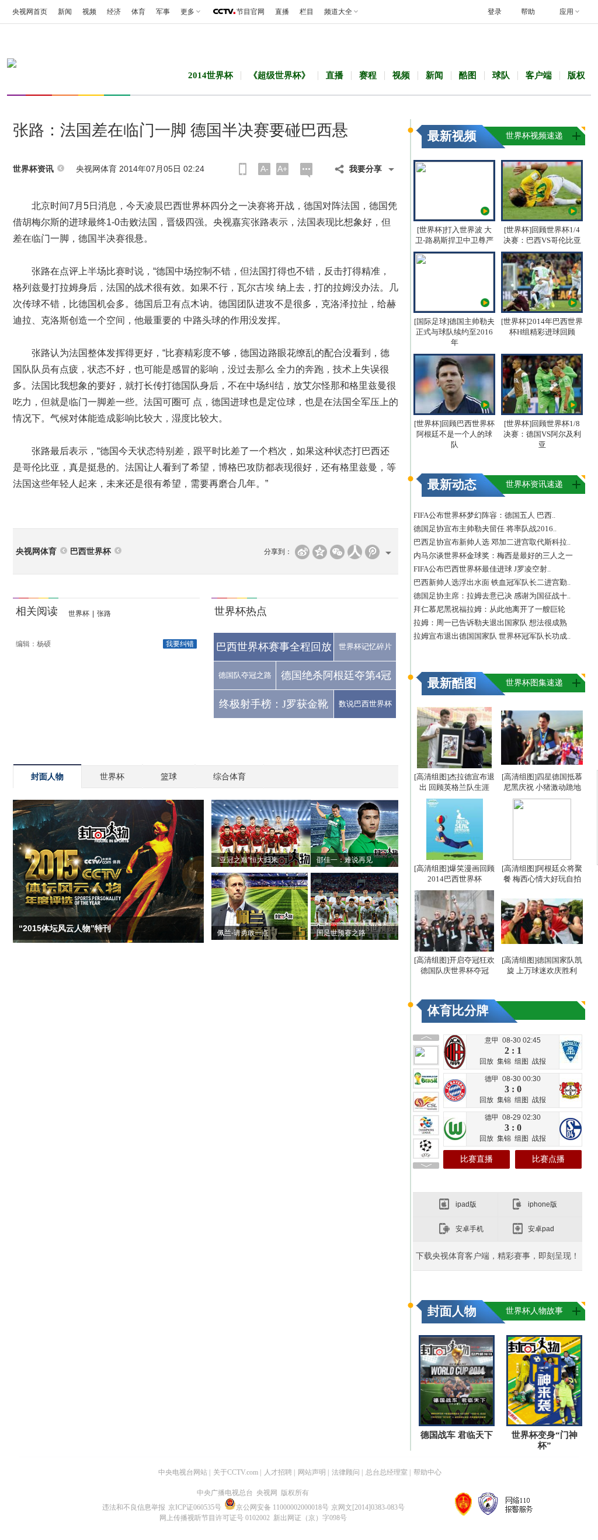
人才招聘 (278, 1472)
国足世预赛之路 (341, 933)
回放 (486, 1061)
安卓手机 (470, 1229)
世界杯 (78, 613)
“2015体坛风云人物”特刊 (65, 928)
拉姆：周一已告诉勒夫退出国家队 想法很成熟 (490, 622)
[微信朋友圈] (337, 552)
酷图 (468, 75)
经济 (114, 12)
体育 (138, 12)
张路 (104, 613)
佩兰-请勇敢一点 (243, 933)
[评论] (306, 170)
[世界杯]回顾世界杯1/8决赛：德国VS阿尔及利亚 (542, 434)
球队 (501, 75)
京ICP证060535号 (194, 1507)
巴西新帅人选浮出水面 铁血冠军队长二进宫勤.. (492, 582)
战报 (539, 1061)
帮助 (528, 12)
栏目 (307, 12)
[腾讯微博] (372, 552)
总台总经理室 (387, 1472)
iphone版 (542, 1204)
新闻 (65, 12)
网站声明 (312, 1472)
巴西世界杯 (90, 551)
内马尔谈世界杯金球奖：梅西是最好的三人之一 (493, 555)
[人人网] (354, 552)
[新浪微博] (302, 552)
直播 (282, 12)
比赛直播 (476, 1159)
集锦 (504, 1061)
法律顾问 (346, 1472)
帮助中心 (427, 1472)
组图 (521, 1061)
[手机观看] (242, 169)
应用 (566, 12)
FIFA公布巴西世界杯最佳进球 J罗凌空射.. (482, 569)
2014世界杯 (210, 75)
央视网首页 (29, 12)
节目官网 (251, 12)
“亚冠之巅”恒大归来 (247, 860)
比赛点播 (548, 1159)
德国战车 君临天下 (456, 1435)
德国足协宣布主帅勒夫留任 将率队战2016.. (485, 528)
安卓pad (541, 1229)
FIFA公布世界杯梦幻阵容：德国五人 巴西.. (484, 515)
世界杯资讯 (33, 169)
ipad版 (466, 1204)
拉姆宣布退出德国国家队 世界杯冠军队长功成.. (492, 636)
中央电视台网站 (182, 1472)
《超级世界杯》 (279, 75)
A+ (282, 168)
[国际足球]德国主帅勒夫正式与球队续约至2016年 (454, 332)
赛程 (368, 75)
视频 (89, 12)
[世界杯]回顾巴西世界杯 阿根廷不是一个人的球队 (454, 434)
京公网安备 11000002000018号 (282, 1507)
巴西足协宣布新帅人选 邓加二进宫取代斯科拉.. (492, 542)
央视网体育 (36, 551)
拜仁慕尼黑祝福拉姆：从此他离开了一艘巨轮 (489, 609)
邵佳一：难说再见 (345, 860)
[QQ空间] (319, 552)
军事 (163, 12)
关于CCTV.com (235, 1472)
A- (264, 168)
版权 (576, 75)
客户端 (539, 75)
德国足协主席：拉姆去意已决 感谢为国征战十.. (492, 595)
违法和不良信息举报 (133, 1507)
